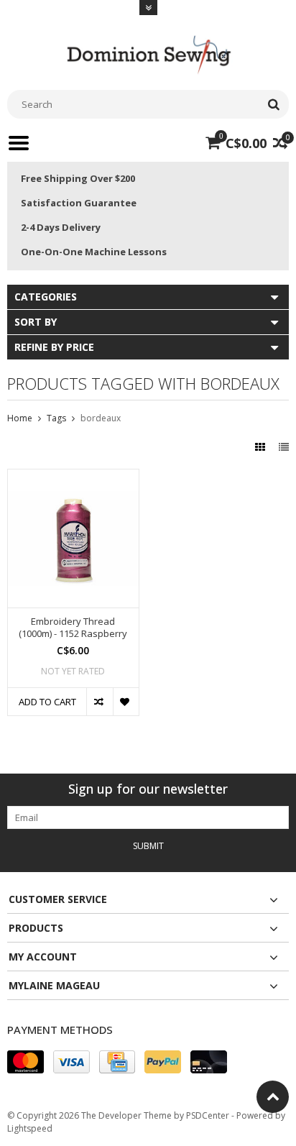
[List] (284, 447)
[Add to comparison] (99, 701)
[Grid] (261, 447)
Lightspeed (29, 1128)
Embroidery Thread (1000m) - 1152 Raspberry (73, 627)
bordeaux (100, 418)
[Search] (273, 104)
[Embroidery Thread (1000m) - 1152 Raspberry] (73, 477)
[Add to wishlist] (126, 701)
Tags (56, 418)
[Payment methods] (25, 1061)
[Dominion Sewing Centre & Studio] (148, 53)
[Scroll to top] (272, 1097)
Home (19, 418)
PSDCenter (207, 1115)
